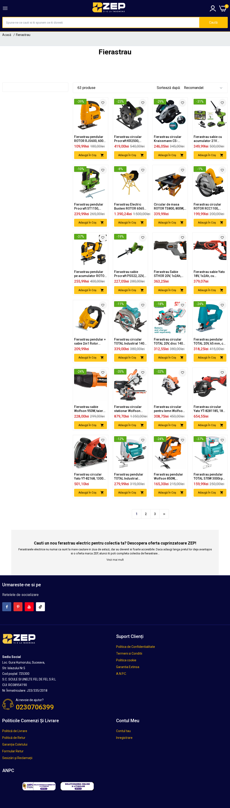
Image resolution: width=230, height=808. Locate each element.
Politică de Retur (13, 737)
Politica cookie (126, 660)
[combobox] (101, 22)
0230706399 (35, 707)
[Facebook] (6, 606)
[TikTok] (40, 606)
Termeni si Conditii (129, 653)
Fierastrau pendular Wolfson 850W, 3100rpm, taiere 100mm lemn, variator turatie (170, 476)
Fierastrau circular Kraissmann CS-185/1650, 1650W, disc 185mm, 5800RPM (170, 139)
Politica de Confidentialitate (135, 647)
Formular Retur (13, 751)
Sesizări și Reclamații (17, 758)
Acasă (6, 35)
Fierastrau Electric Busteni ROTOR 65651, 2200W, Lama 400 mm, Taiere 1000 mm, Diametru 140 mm (130, 206)
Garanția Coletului (14, 744)
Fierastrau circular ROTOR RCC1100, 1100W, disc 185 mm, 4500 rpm (209, 206)
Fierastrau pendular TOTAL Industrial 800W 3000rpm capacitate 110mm (128, 476)
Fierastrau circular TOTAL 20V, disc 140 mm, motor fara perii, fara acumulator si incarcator (169, 341)
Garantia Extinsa (127, 667)
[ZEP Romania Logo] (109, 8)
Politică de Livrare (14, 731)
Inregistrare (124, 737)
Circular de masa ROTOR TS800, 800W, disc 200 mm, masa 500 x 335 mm (169, 206)
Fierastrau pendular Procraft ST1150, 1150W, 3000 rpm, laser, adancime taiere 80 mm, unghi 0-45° (88, 206)
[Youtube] (29, 606)
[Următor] (164, 513)
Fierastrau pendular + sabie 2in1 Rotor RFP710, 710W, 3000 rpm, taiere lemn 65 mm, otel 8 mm (90, 341)
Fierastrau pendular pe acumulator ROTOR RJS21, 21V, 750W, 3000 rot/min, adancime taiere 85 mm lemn (90, 274)
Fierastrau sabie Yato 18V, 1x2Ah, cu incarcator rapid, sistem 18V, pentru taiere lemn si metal (209, 274)
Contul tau (123, 731)
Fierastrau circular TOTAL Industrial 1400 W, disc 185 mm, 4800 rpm (130, 341)
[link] (103, 103)
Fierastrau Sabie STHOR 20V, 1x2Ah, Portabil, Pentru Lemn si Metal (169, 274)
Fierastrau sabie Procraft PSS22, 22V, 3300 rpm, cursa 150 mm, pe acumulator (129, 274)
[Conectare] (213, 8)
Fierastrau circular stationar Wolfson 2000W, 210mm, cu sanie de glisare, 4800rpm (128, 409)
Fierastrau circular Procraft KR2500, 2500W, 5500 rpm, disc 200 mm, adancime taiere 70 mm (128, 139)
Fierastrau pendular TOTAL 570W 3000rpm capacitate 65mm (210, 476)
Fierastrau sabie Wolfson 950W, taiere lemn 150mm (89, 409)
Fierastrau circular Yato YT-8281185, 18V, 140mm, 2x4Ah (209, 409)
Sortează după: (169, 88)
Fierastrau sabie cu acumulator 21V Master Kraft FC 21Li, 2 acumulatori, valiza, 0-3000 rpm (210, 139)
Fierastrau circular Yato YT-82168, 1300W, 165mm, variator (90, 476)
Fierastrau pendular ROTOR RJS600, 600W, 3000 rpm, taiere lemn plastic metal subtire (90, 139)
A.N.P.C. (121, 673)
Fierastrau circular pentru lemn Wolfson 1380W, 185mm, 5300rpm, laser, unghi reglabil (170, 409)
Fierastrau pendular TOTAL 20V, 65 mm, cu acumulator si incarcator (209, 341)
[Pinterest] (17, 606)
